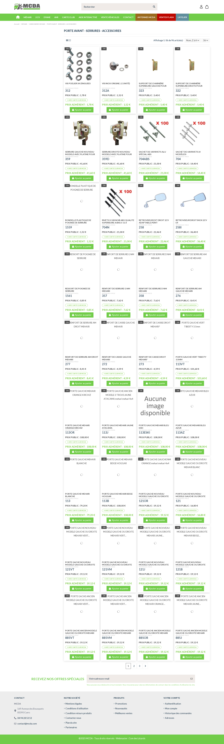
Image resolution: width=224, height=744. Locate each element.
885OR (143, 637)
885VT (69, 637)
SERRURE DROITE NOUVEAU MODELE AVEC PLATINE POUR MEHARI (117, 154)
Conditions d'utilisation (76, 708)
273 (141, 364)
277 (67, 364)
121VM (107, 569)
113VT (180, 364)
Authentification (173, 703)
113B (105, 501)
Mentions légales (73, 703)
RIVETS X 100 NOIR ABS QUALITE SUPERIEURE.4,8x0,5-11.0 (118, 221)
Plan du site (71, 722)
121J (142, 569)
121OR (143, 501)
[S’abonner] (191, 679)
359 (67, 159)
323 (141, 90)
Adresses (169, 718)
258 (141, 227)
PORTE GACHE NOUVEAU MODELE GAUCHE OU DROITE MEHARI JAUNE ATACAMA (154, 564)
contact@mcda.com (27, 723)
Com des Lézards (137, 738)
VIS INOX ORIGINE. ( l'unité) (116, 83)
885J (179, 637)
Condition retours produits (78, 713)
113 (67, 501)
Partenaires (71, 727)
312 (67, 90)
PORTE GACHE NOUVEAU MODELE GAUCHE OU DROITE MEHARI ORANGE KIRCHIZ (154, 496)
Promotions (121, 703)
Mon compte (171, 708)
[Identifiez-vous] (201, 7)
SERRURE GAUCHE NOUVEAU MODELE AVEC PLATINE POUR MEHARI (80, 154)
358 (141, 295)
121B (179, 569)
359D (105, 159)
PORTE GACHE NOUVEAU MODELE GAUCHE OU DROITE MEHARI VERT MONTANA (117, 564)
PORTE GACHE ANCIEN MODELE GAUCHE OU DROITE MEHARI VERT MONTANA (118, 633)
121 (178, 501)
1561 (68, 295)
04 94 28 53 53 (24, 718)
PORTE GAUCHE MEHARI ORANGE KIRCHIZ (77, 426)
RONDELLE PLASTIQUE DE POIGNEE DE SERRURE (78, 221)
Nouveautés (121, 708)
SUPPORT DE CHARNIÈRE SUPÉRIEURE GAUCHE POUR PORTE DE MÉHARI (152, 85)
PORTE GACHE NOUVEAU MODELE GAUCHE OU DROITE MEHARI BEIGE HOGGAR (190, 564)
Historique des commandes (178, 713)
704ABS (144, 159)
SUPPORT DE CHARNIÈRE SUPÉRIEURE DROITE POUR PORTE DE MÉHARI (189, 85)
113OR (70, 432)
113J (105, 432)
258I (179, 227)
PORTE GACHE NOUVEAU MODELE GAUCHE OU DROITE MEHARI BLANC (190, 496)
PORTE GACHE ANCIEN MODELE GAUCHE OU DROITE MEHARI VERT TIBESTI (81, 633)
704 (178, 159)
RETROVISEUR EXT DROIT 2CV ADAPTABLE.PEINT (154, 221)
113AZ (180, 432)
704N (105, 227)
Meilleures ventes (123, 713)
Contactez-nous (73, 718)
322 (178, 90)
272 (104, 364)
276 (178, 295)
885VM (107, 637)
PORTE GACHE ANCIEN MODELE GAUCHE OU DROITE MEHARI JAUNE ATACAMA (191, 633)
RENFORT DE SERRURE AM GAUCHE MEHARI (189, 289)
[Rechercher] (154, 6)
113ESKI (144, 432)
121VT (69, 569)
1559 (68, 227)
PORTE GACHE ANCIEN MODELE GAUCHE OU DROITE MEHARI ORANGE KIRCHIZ (155, 633)
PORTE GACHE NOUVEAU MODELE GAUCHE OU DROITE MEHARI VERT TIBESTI (80, 564)
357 (104, 295)
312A (105, 90)
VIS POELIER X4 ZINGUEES (78, 83)
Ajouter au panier (83, 109)
